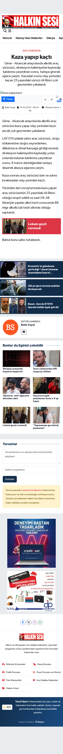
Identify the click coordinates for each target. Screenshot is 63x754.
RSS (8, 707)
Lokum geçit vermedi (14, 425)
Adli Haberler (31, 50)
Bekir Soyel (10, 107)
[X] (28, 622)
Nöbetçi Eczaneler (16, 664)
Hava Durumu (44, 664)
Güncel (7, 38)
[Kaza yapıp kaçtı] (31, 93)
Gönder (10, 479)
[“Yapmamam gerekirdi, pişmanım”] (46, 415)
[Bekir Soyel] (10, 327)
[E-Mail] (23, 332)
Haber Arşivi (12, 688)
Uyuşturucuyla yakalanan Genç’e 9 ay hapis (45, 398)
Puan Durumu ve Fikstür (49, 672)
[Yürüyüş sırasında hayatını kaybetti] (16, 358)
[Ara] (5, 31)
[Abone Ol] (59, 99)
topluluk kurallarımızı (32, 490)
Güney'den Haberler (29, 38)
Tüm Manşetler (14, 680)
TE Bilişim (39, 722)
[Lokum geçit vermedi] (16, 415)
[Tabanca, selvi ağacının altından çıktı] (16, 385)
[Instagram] (34, 622)
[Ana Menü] (9, 31)
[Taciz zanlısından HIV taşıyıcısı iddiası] (46, 358)
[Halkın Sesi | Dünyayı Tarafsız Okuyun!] (30, 21)
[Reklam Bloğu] (31, 543)
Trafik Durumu (13, 672)
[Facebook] (23, 622)
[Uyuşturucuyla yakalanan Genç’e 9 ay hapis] (46, 385)
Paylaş (9, 99)
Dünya (51, 38)
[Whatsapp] (40, 622)
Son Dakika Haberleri (47, 680)
